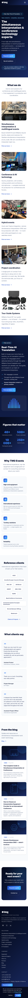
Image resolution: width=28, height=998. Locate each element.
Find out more (6, 146)
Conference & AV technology (9, 938)
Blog (3, 741)
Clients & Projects (13, 619)
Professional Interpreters (8, 935)
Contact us (14, 893)
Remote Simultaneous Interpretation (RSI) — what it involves (13, 842)
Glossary (4, 965)
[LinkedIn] (10, 925)
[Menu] (24, 2)
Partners (4, 960)
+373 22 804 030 (6, 975)
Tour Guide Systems (7, 944)
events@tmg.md (6, 979)
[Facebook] (3, 925)
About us (4, 958)
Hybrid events (5, 940)
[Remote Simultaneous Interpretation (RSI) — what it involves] (14, 827)
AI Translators (5, 946)
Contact (4, 967)
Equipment (4, 954)
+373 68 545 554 (6, 977)
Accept (18, 995)
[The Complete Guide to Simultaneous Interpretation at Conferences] (14, 753)
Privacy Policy (18, 992)
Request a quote (8, 56)
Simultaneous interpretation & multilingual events (14, 933)
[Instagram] (6, 925)
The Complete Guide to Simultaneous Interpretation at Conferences (14, 768)
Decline (10, 995)
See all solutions (8, 61)
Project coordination (7, 942)
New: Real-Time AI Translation (12, 14)
